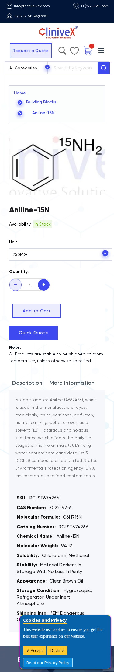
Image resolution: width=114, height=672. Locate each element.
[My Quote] (88, 51)
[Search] (104, 68)
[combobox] (72, 68)
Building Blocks (41, 102)
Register (40, 16)
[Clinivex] (57, 32)
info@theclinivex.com (32, 6)
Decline (57, 650)
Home (20, 93)
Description (27, 383)
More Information (72, 383)
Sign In (20, 16)
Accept (36, 650)
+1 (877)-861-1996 (94, 6)
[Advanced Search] (62, 49)
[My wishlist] (74, 49)
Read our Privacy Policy (47, 662)
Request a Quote (31, 50)
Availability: (20, 224)
